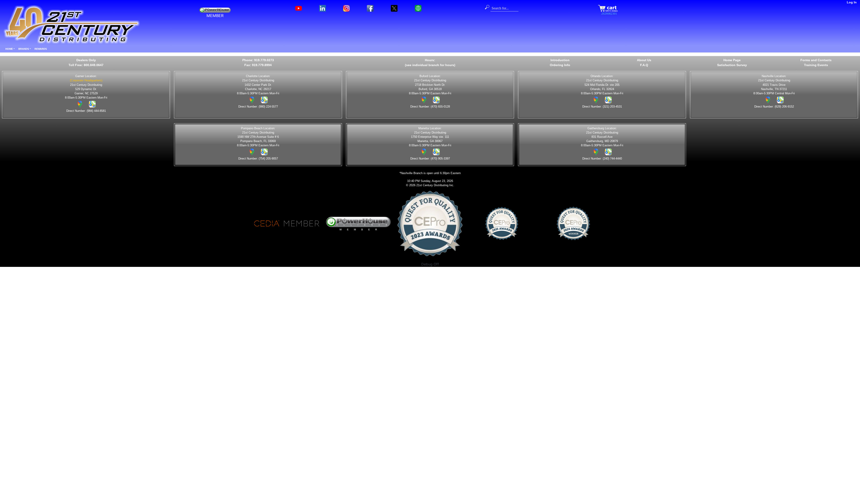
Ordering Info (560, 65)
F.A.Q (644, 65)
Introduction (560, 60)
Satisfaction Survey (732, 65)
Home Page (732, 60)
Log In (852, 2)
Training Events (816, 65)
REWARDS (40, 49)
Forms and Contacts (816, 60)
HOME (9, 49)
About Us (644, 60)
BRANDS (23, 49)
